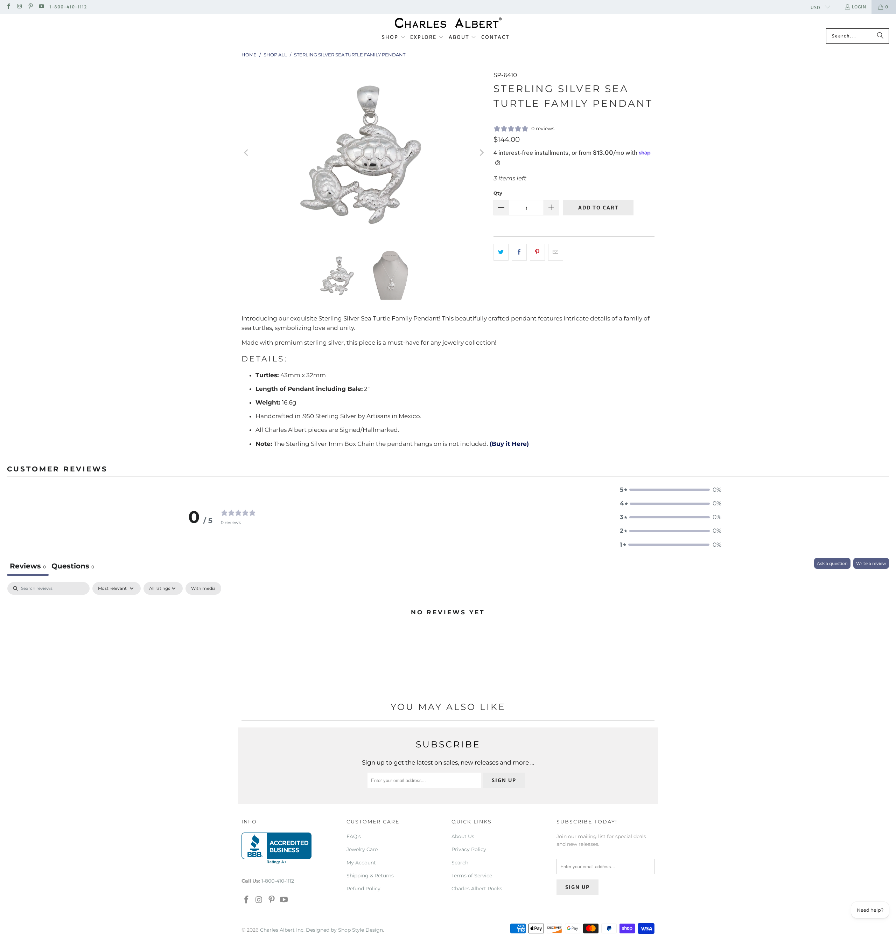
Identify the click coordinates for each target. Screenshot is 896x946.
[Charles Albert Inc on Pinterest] (30, 6)
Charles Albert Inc (281, 930)
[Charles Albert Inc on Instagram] (19, 6)
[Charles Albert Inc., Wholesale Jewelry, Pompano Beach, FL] (276, 848)
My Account (361, 862)
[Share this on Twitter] (501, 252)
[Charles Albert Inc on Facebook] (8, 6)
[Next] (481, 152)
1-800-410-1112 (68, 6)
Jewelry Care (362, 849)
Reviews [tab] (28, 566)
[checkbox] (203, 588)
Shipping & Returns (370, 875)
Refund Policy (363, 888)
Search (459, 862)
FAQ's (353, 836)
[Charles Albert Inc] (448, 23)
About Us (462, 836)
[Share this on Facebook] (519, 252)
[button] (394, 37)
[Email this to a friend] (555, 252)
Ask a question (832, 563)
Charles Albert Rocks (476, 888)
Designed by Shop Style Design (344, 930)
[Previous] (246, 152)
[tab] (73, 567)
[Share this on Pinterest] (537, 252)
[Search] (880, 36)
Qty (497, 193)
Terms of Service (471, 875)
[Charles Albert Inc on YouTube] (41, 6)
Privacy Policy (468, 849)
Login (859, 6)
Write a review (871, 563)
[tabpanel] (448, 636)
